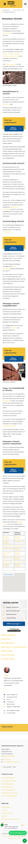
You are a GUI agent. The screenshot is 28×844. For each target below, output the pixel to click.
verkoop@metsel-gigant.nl (11, 762)
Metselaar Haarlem (8, 546)
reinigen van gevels (8, 54)
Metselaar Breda (19, 546)
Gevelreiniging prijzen (7, 784)
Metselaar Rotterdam (6, 542)
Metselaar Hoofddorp (6, 565)
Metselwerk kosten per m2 (9, 793)
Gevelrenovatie (5, 639)
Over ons (4, 816)
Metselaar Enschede (17, 553)
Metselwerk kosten (7, 787)
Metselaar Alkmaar (8, 548)
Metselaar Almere (8, 557)
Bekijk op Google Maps (8, 756)
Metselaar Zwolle (19, 541)
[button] (25, 4)
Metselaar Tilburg (19, 562)
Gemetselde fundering (7, 659)
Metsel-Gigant (11, 3)
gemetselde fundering (9, 426)
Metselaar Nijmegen (17, 558)
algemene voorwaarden (14, 838)
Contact (3, 810)
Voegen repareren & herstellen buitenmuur (14, 647)
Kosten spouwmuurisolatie (9, 796)
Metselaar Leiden (7, 562)
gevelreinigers (7, 232)
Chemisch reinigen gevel (8, 635)
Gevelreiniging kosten (7, 643)
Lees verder (7, 689)
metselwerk (6, 104)
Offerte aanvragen (7, 813)
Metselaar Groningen (17, 565)
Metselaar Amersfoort (18, 537)
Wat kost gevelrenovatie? (9, 781)
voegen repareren (10, 64)
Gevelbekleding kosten (8, 790)
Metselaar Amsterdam (6, 537)
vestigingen (6, 401)
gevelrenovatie (7, 33)
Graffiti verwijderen (7, 651)
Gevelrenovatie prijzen (8, 655)
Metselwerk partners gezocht (10, 819)
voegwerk (14, 328)
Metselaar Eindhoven (17, 549)
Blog (2, 822)
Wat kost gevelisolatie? (8, 778)
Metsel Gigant (5, 807)
